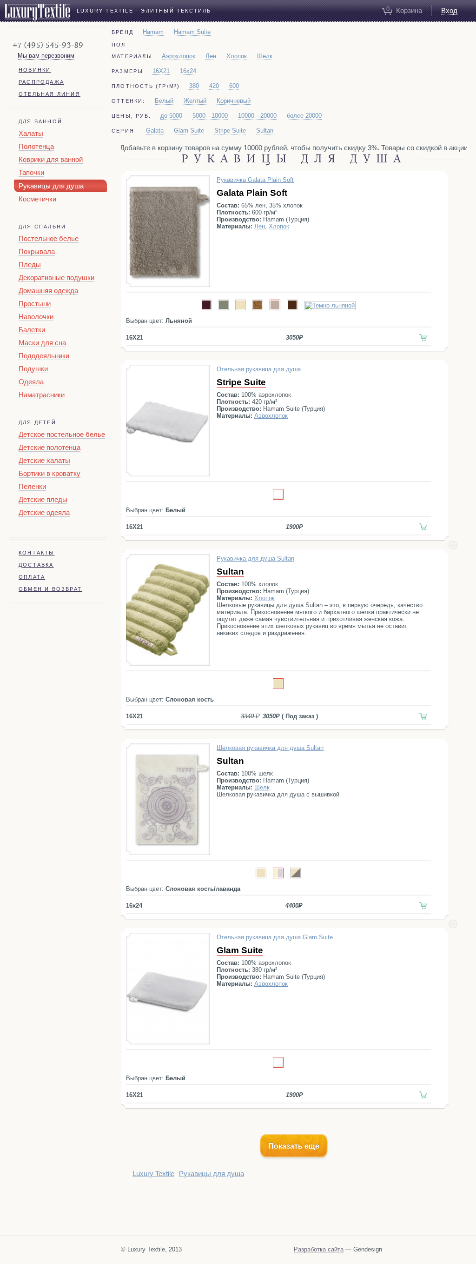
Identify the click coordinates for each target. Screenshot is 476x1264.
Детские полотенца (49, 447)
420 (214, 85)
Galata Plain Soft (252, 193)
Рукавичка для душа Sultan (255, 558)
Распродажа (41, 82)
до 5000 (171, 115)
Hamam (153, 31)
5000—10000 (210, 115)
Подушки (33, 369)
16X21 (161, 70)
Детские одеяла (44, 512)
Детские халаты (44, 460)
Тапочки (31, 172)
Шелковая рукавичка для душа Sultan (270, 747)
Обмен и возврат (50, 589)
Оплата (32, 577)
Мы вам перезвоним (46, 55)
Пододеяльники (44, 356)
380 (194, 85)
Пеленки (32, 486)
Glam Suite (189, 130)
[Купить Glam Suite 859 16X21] (423, 1095)
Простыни (35, 304)
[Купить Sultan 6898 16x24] (423, 905)
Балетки (32, 330)
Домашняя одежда (48, 290)
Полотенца (36, 146)
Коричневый (234, 100)
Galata (155, 130)
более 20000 (304, 115)
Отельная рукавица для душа (259, 369)
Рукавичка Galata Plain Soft (255, 179)
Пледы (30, 264)
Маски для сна (42, 343)
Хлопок (236, 56)
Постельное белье (49, 238)
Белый (164, 100)
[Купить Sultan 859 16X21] (423, 716)
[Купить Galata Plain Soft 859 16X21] (423, 337)
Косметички (37, 199)
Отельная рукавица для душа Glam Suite (275, 937)
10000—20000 (257, 115)
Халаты (31, 133)
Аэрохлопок (178, 56)
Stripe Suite (230, 130)
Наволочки (36, 317)
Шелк (264, 56)
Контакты (37, 552)
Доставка (36, 565)
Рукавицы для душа (51, 186)
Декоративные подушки (56, 277)
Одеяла (31, 382)
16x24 (188, 70)
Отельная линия (49, 94)
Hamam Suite (192, 31)
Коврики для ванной (51, 159)
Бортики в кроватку (49, 473)
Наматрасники (42, 395)
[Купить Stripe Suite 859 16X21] (423, 527)
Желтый (195, 100)
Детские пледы (43, 499)
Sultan (264, 130)
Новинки (35, 70)
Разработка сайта (319, 1249)
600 (234, 85)
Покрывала (37, 251)
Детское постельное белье (62, 434)
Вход (449, 10)
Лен (210, 56)
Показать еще (293, 1146)
